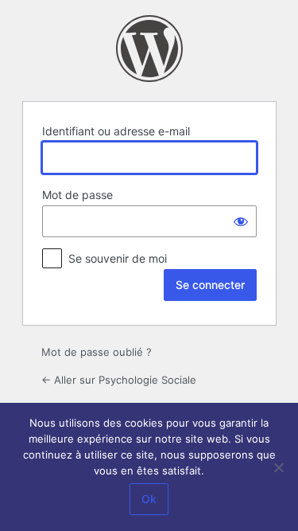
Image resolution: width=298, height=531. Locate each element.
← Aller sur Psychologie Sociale (118, 379)
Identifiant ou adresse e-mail (116, 131)
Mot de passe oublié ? (96, 352)
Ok (149, 499)
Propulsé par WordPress (149, 48)
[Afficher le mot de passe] (241, 221)
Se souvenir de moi (117, 258)
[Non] (278, 467)
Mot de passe (77, 194)
